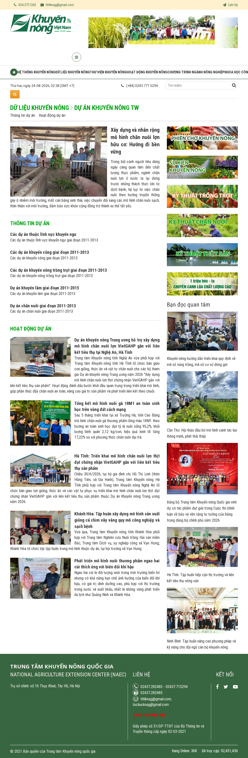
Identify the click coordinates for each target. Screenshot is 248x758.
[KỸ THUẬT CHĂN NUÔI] (202, 241)
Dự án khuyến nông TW (106, 107)
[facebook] (217, 686)
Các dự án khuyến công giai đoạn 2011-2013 (49, 252)
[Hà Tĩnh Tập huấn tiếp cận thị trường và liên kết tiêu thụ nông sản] (202, 566)
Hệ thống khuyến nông (36, 72)
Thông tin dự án (22, 115)
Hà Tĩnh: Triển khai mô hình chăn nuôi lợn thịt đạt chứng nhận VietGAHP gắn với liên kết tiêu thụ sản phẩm (117, 462)
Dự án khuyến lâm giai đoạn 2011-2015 (44, 287)
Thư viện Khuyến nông (108, 72)
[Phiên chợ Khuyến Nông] (202, 153)
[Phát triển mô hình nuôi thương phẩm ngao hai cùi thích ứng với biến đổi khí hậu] (40, 598)
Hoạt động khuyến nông (147, 72)
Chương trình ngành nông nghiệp (196, 72)
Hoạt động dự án (52, 115)
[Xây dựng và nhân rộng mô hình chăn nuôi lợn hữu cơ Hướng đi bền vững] (58, 195)
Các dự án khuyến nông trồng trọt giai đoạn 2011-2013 (58, 270)
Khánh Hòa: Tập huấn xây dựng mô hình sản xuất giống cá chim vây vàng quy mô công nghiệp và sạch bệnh (117, 520)
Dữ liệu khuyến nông (72, 72)
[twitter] (226, 686)
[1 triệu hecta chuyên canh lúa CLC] (202, 299)
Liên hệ (232, 5)
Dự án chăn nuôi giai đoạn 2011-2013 (43, 305)
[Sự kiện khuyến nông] (202, 182)
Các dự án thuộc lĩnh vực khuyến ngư (43, 234)
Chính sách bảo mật (149, 715)
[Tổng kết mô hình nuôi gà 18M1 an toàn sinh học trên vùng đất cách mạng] (40, 444)
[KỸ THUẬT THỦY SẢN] (202, 270)
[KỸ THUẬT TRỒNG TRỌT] (202, 211)
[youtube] (235, 686)
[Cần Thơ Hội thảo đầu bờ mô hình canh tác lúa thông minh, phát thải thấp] (202, 421)
